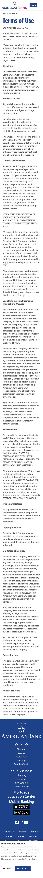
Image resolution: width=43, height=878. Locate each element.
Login (33, 5)
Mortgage (21, 792)
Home (4, 14)
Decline (7, 868)
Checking (21, 748)
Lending (21, 760)
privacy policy (20, 859)
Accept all (23, 868)
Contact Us (9, 831)
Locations (22, 831)
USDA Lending (21, 786)
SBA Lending (21, 782)
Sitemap (21, 836)
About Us (34, 831)
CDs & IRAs (21, 756)
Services (33, 836)
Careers (10, 836)
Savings (22, 752)
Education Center (21, 796)
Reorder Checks (21, 764)
